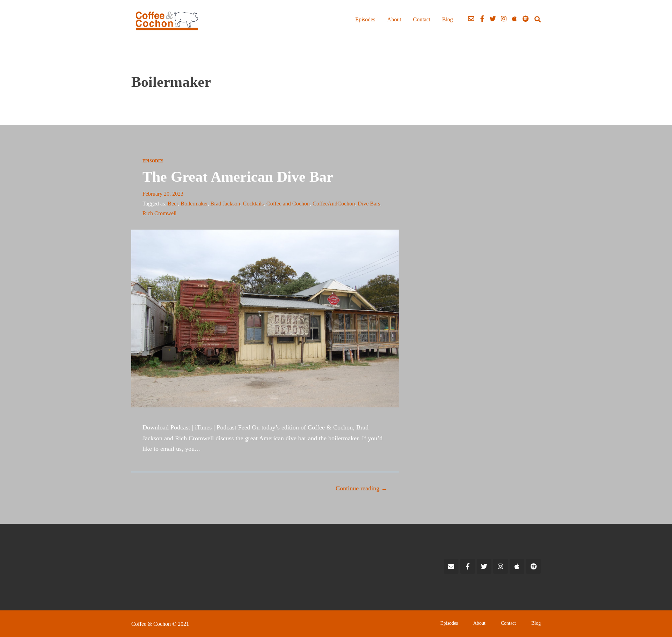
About (394, 19)
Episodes (365, 19)
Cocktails (253, 203)
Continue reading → (361, 488)
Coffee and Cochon (288, 203)
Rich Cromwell (159, 213)
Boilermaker (194, 203)
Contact (421, 19)
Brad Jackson (225, 203)
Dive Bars (369, 203)
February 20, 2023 (162, 194)
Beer (173, 203)
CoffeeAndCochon (334, 203)
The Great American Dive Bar (237, 177)
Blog (447, 19)
